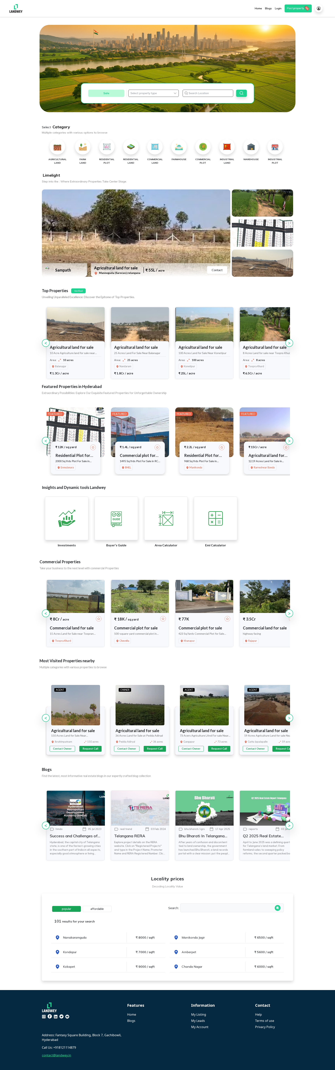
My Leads (198, 1021)
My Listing (198, 1014)
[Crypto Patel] (50, 1007)
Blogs (131, 1021)
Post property (295, 8)
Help (258, 1014)
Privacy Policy (265, 1027)
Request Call (90, 748)
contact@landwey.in (56, 1055)
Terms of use (264, 1021)
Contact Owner (62, 748)
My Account (199, 1027)
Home (131, 1014)
